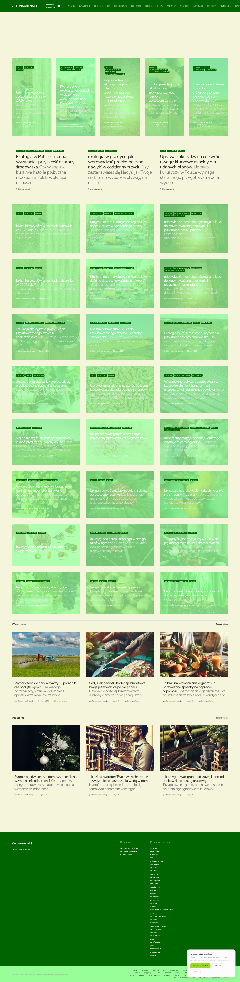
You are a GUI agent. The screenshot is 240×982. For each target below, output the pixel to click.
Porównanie (156, 942)
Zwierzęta (155, 923)
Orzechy (103, 581)
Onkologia (32, 533)
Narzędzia (20, 581)
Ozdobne (205, 428)
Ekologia (108, 67)
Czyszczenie (155, 949)
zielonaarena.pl (25, 6)
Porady (19, 67)
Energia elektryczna (202, 67)
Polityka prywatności (130, 851)
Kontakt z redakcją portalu (21, 850)
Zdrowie (42, 533)
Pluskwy (154, 884)
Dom (152, 946)
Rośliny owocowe (172, 430)
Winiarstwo (44, 581)
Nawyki (101, 151)
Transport (78, 67)
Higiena (153, 903)
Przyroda (154, 874)
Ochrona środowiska (158, 70)
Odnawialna (199, 70)
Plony (163, 151)
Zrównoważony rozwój (70, 70)
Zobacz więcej (222, 624)
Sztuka (109, 480)
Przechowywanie (158, 926)
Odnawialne (197, 375)
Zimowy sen (126, 428)
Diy (151, 858)
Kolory (153, 871)
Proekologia (110, 72)
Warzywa (194, 480)
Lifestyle (154, 900)
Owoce (93, 480)
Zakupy (153, 933)
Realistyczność (181, 533)
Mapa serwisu (126, 855)
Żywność (112, 581)
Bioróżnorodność (98, 533)
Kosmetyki (155, 936)
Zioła (152, 939)
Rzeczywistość (66, 67)
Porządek (154, 897)
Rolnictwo (28, 67)
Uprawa (20, 70)
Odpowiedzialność (112, 70)
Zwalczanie (155, 851)
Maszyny (20, 428)
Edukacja (152, 67)
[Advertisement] (120, 36)
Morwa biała (22, 480)
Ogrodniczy (195, 428)
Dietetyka (94, 581)
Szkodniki (154, 855)
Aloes (153, 894)
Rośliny (214, 428)
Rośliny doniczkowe (112, 428)
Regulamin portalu (129, 848)
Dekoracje (169, 533)
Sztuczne (192, 533)
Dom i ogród (170, 428)
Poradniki (155, 877)
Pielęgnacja (182, 581)
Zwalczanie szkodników (161, 910)
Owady (153, 907)
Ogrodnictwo (96, 428)
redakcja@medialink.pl (60, 975)
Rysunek (101, 480)
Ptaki (152, 913)
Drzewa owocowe (159, 916)
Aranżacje (155, 881)
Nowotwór (21, 533)
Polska (48, 151)
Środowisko (211, 70)
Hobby (153, 955)
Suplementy (155, 929)
